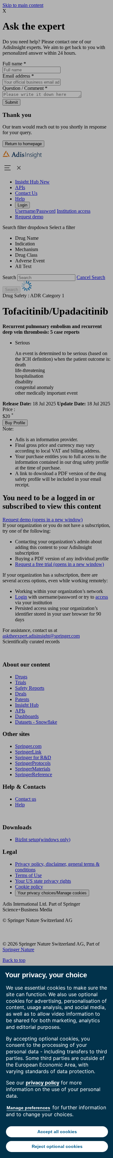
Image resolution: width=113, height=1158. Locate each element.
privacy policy (42, 1082)
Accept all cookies (57, 1131)
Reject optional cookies (57, 1146)
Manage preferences (28, 1107)
